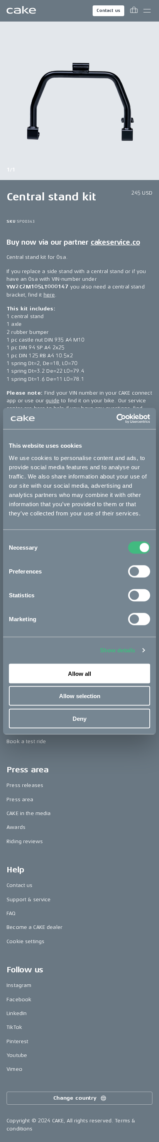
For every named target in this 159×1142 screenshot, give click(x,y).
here (49, 295)
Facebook (19, 999)
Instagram (19, 985)
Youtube (17, 1055)
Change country (74, 1098)
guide (52, 400)
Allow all (79, 673)
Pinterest (17, 1041)
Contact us (108, 10)
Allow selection (79, 696)
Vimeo (14, 1069)
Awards (16, 827)
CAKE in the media (29, 813)
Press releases (25, 785)
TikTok (14, 1027)
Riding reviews (25, 841)
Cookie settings (25, 941)
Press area (20, 799)
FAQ (11, 913)
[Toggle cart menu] (133, 10)
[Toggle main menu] (147, 10)
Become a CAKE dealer (35, 927)
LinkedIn (17, 1013)
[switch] (139, 571)
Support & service (29, 899)
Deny (79, 718)
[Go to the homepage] (21, 10)
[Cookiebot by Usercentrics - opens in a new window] (116, 418)
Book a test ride (26, 741)
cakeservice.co (115, 242)
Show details (117, 650)
